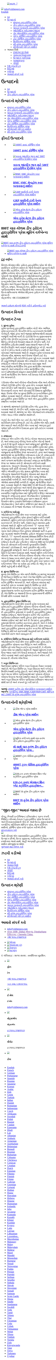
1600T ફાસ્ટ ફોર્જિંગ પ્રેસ (28, 150)
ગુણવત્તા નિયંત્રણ (22, 55)
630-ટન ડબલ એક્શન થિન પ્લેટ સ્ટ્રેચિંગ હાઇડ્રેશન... (28, 784)
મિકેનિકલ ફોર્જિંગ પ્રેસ (24, 41)
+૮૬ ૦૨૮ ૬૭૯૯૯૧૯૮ (17, 984)
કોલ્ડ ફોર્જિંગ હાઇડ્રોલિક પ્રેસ (27, 36)
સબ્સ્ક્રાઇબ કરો (9, 830)
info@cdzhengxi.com (14, 9)
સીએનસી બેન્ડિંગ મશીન (25, 47)
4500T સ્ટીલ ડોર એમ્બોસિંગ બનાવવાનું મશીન (30, 689)
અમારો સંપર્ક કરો (15, 74)
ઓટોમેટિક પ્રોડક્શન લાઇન (26, 30)
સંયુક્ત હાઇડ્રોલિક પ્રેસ (25, 22)
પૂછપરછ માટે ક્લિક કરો (12, 846)
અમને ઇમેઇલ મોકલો (11, 305)
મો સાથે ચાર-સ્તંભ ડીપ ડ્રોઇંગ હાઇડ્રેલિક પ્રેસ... (30, 748)
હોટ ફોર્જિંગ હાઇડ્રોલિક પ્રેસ (27, 39)
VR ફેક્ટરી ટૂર (14, 66)
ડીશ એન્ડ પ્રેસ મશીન (25, 714)
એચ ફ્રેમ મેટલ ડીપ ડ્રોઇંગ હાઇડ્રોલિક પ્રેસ (28, 220)
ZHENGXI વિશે (21, 52)
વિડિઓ (10, 68)
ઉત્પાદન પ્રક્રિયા (21, 58)
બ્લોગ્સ (10, 71)
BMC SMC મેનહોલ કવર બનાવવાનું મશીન (28, 184)
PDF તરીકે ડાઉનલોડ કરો (34, 305)
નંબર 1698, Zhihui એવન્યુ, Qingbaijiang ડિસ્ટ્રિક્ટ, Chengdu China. (26, 933)
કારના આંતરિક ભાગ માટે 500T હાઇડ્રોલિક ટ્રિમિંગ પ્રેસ (31, 166)
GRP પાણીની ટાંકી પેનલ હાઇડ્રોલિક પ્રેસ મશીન (27, 202)
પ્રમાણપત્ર (18, 60)
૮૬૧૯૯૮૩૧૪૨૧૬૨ (16, 1030)
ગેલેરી (16, 63)
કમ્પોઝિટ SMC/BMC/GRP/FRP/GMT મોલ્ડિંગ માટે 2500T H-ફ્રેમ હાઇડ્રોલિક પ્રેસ (27, 693)
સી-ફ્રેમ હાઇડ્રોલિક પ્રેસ (25, 44)
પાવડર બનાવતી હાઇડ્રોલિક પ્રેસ (29, 28)
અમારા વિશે (12, 865)
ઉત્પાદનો (11, 19)
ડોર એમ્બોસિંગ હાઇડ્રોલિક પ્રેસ (28, 33)
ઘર (8, 17)
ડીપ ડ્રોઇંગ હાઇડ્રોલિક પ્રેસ (26, 25)
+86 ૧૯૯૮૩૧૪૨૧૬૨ (16, 937)
